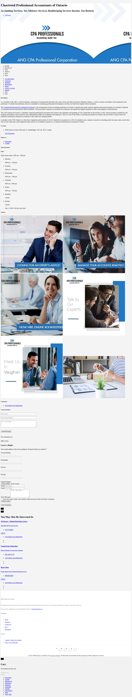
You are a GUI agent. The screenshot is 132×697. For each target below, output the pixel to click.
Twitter (7, 679)
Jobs (6, 627)
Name (3, 486)
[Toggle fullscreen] (6, 672)
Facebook (8, 677)
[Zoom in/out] (8, 672)
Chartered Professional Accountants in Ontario (19, 107)
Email (3, 488)
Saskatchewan (115, 4)
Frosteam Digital (54, 655)
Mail (6, 692)
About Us (7, 622)
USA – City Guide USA (11, 642)
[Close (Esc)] (1, 672)
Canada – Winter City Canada (13, 640)
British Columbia (73, 4)
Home (6, 619)
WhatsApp (8, 681)
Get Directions (9, 133)
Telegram (8, 683)
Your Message (5, 497)
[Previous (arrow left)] (1, 674)
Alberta (61, 4)
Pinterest (8, 685)
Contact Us (8, 624)
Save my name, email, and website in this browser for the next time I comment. (29, 499)
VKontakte (8, 691)
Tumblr (7, 689)
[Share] (4, 672)
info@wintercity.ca (37, 609)
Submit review (6, 501)
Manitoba (85, 4)
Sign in (127, 4)
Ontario (95, 4)
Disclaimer (8, 629)
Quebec (104, 4)
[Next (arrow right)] (4, 674)
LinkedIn (8, 687)
